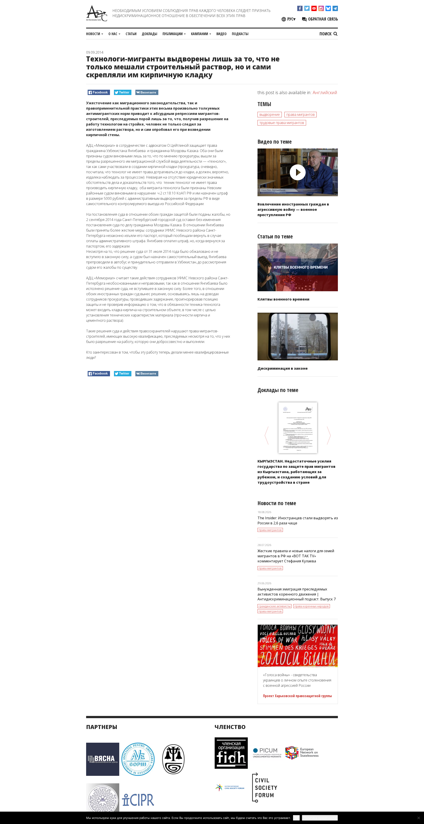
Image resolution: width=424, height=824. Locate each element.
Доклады (149, 33)
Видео (221, 33)
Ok (296, 818)
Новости (93, 33)
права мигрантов (300, 114)
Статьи (131, 33)
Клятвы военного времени (283, 299)
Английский (325, 92)
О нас (113, 33)
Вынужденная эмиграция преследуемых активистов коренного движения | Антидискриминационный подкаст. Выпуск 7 (296, 594)
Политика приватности (320, 818)
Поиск (326, 34)
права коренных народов (311, 606)
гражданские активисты (274, 606)
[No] (418, 818)
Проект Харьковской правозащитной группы (297, 695)
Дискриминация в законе (282, 368)
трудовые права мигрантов (281, 122)
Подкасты (240, 33)
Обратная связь (322, 19)
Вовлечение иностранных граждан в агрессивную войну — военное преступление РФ (293, 209)
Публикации (173, 33)
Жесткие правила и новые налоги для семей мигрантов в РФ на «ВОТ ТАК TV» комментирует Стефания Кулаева (295, 555)
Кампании (200, 33)
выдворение (269, 114)
